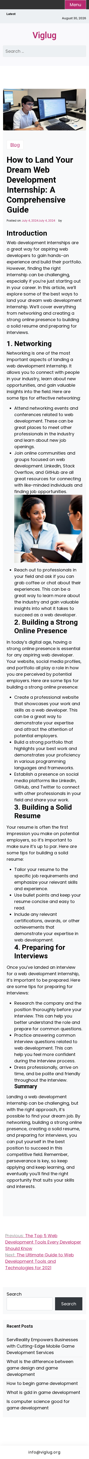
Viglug (44, 35)
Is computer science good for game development (38, 1404)
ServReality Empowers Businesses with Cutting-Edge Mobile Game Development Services (42, 1346)
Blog (15, 145)
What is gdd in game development (43, 1392)
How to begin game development (42, 1383)
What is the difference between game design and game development (40, 1368)
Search (14, 1294)
